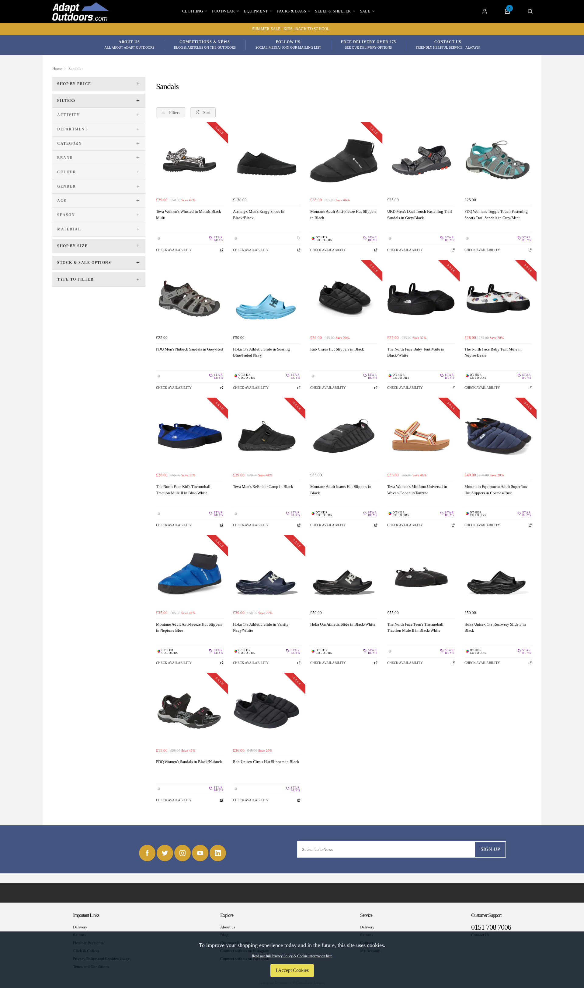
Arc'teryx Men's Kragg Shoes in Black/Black (258, 214)
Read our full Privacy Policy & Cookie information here (292, 956)
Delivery (80, 927)
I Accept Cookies (292, 970)
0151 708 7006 (491, 927)
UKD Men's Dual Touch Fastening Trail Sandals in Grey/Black (419, 214)
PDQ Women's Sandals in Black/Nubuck (189, 761)
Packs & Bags (291, 11)
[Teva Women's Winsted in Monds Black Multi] (189, 160)
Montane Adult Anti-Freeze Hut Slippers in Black (343, 214)
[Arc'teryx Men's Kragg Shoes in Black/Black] (266, 160)
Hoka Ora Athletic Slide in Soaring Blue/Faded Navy (261, 352)
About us (227, 927)
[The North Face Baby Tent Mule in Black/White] (420, 298)
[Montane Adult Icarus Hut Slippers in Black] (343, 436)
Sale (365, 11)
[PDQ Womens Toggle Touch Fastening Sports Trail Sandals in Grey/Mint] (498, 160)
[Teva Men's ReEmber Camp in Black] (266, 436)
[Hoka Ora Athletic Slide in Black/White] (343, 573)
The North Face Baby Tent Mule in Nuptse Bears (493, 352)
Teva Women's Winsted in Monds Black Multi (188, 214)
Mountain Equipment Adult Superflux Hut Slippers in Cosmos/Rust (495, 489)
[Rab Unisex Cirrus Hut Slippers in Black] (266, 711)
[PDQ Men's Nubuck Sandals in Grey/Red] (189, 298)
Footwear (223, 11)
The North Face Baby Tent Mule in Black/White (415, 352)
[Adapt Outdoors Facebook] (147, 853)
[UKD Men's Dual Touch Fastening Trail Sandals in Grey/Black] (420, 160)
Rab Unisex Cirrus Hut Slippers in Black (266, 761)
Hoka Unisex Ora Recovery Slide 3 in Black (495, 627)
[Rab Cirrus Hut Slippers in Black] (343, 298)
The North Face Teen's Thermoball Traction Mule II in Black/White (415, 627)
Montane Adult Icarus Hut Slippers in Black (340, 489)
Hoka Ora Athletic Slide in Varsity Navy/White (261, 627)
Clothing (192, 11)
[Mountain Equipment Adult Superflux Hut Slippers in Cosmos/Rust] (498, 436)
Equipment (256, 11)
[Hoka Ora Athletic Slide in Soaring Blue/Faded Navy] (266, 298)
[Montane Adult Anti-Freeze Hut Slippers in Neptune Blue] (189, 573)
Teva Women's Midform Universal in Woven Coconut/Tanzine (417, 489)
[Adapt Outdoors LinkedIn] (218, 853)
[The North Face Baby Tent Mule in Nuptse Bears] (498, 298)
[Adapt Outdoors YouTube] (200, 853)
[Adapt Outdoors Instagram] (182, 853)
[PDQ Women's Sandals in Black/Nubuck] (189, 711)
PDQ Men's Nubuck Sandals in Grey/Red (189, 349)
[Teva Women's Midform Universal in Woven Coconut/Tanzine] (420, 436)
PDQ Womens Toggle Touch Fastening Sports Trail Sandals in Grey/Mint (496, 214)
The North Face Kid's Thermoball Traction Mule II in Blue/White (183, 489)
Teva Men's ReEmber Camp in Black (263, 486)
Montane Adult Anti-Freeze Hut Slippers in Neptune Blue (189, 627)
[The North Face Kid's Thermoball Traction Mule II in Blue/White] (189, 436)
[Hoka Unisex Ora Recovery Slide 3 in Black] (498, 573)
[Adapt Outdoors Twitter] (165, 853)
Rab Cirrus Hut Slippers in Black (337, 349)
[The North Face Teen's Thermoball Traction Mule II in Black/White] (420, 573)
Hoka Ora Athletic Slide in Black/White (342, 624)
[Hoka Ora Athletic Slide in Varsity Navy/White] (266, 573)
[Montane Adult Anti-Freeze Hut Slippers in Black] (343, 160)
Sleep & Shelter (333, 11)
